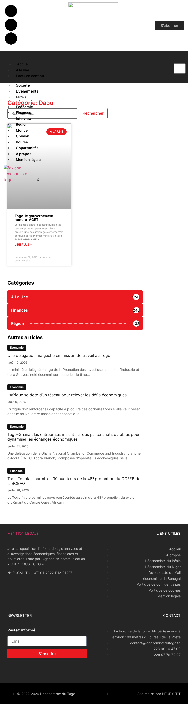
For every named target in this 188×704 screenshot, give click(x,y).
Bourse (22, 142)
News (21, 97)
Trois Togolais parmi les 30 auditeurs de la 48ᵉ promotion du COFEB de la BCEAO (73, 481)
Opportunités (27, 148)
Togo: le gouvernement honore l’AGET (34, 218)
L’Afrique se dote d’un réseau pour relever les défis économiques (67, 394)
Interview (24, 118)
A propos (23, 154)
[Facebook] (11, 11)
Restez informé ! (22, 630)
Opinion (22, 136)
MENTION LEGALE (23, 533)
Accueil (23, 64)
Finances (23, 112)
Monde (22, 130)
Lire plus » (23, 244)
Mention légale (28, 160)
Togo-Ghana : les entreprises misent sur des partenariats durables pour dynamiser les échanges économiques (73, 436)
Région (22, 124)
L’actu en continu (30, 76)
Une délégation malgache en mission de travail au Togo (58, 355)
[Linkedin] (11, 38)
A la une (22, 70)
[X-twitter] (11, 25)
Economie (24, 107)
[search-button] (178, 78)
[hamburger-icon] (7, 63)
